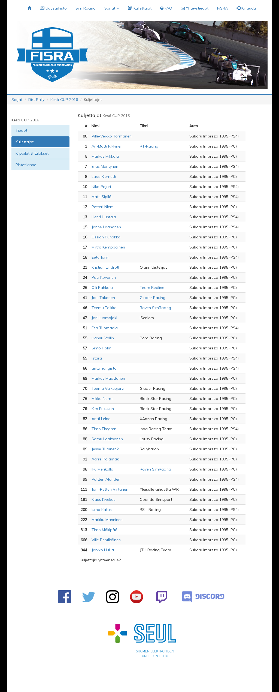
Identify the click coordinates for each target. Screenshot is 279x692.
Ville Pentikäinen (106, 539)
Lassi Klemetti (104, 176)
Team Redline (152, 287)
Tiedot (21, 130)
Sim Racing (85, 8)
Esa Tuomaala (105, 327)
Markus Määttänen (108, 378)
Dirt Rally (36, 99)
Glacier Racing (152, 297)
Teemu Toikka (104, 307)
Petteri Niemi (103, 206)
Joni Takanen (103, 297)
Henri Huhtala (104, 216)
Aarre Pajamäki (106, 459)
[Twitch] (161, 597)
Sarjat (16, 99)
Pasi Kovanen (104, 277)
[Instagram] (112, 597)
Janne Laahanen (106, 226)
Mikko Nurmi (102, 398)
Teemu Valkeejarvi (108, 388)
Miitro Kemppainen (108, 247)
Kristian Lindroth (106, 267)
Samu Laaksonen (107, 438)
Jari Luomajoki (104, 317)
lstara (97, 358)
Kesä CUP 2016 (64, 99)
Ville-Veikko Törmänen (112, 136)
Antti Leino (101, 418)
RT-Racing (149, 146)
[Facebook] (64, 597)
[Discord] (203, 596)
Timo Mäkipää (104, 529)
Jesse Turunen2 (105, 449)
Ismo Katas (102, 509)
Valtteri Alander (106, 479)
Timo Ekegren (104, 428)
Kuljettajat (25, 141)
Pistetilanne (26, 164)
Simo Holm (101, 348)
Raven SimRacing (155, 307)
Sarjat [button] (110, 8)
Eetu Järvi (100, 257)
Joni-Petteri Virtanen (110, 489)
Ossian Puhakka (106, 237)
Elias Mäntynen (105, 166)
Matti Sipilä (101, 196)
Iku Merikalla (102, 469)
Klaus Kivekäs (104, 499)
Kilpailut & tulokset (32, 153)
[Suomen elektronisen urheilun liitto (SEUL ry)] (142, 642)
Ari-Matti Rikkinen (107, 146)
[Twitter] (88, 597)
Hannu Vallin (103, 337)
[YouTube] (136, 597)
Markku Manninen (107, 519)
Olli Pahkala (102, 287)
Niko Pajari (101, 186)
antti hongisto (104, 368)
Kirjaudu (248, 8)
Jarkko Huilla (103, 549)
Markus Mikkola (105, 156)
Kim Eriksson (103, 408)
